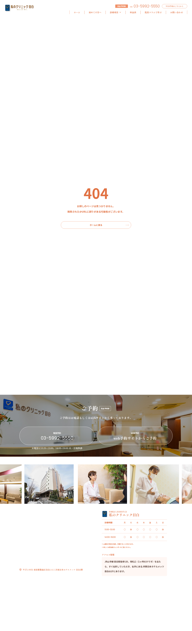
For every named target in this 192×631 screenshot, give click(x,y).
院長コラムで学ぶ (153, 12)
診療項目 (114, 12)
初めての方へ (95, 12)
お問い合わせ (176, 12)
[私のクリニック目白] (19, 8)
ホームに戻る (96, 224)
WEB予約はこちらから (174, 6)
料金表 (133, 12)
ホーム (77, 12)
